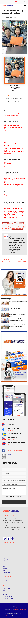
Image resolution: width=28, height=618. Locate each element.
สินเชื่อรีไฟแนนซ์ (6, 557)
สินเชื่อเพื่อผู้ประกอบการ (7, 559)
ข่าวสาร (4, 579)
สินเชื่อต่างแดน (11, 226)
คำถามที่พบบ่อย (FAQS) (17, 615)
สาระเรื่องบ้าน (5, 583)
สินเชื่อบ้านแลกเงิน (6, 561)
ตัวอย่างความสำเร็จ (6, 572)
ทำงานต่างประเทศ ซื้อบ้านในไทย (15, 222)
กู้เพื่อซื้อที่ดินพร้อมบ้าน (7, 545)
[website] (12, 538)
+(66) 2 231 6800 (6, 588)
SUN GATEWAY (12, 235)
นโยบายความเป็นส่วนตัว (7, 596)
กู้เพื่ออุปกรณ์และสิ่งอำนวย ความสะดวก (10, 555)
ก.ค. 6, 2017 (17, 17)
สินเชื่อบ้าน (11, 608)
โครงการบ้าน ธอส (6, 230)
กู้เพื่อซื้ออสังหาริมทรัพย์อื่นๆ (8, 549)
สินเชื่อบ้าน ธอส (18, 226)
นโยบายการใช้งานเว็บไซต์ (8, 598)
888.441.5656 (11, 439)
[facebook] (8, 538)
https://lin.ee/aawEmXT (7, 498)
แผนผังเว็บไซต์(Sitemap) (7, 615)
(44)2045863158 (11, 444)
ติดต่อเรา (23, 615)
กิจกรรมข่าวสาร (6, 581)
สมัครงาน (5, 594)
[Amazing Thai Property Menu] (25, 5)
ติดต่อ (4, 590)
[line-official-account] (4, 538)
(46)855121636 (11, 435)
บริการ (4, 566)
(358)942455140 (11, 430)
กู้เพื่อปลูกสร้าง (6, 551)
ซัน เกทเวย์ (6, 222)
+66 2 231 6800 (11, 426)
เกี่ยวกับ (4, 570)
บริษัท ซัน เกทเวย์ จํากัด (11, 225)
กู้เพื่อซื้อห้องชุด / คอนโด (7, 547)
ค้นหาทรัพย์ (5, 568)
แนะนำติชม (5, 592)
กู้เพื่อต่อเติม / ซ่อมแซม (7, 553)
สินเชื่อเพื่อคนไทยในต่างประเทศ (17, 228)
